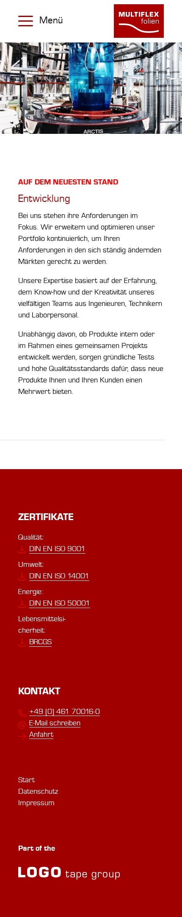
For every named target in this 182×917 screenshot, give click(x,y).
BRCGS (40, 641)
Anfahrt (41, 734)
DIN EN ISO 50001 (59, 603)
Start (26, 779)
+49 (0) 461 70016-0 (64, 711)
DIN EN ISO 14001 (59, 576)
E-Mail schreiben (54, 723)
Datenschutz (38, 791)
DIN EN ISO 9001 (57, 548)
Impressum (36, 802)
